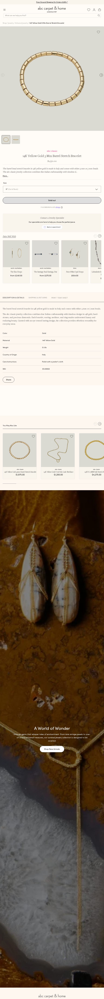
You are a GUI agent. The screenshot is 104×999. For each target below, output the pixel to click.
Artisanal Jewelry (21, 23)
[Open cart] (99, 9)
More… (5, 176)
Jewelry (11, 23)
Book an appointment (53, 227)
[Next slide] (99, 236)
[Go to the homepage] (52, 12)
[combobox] (52, 15)
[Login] (94, 9)
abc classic (52, 151)
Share (8, 379)
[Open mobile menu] (4, 9)
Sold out (52, 200)
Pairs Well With (9, 236)
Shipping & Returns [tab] (38, 298)
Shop (4, 23)
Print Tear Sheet (59, 298)
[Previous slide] (95, 236)
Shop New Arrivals (52, 749)
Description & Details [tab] (13, 298)
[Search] (99, 15)
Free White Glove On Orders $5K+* (52, 2)
